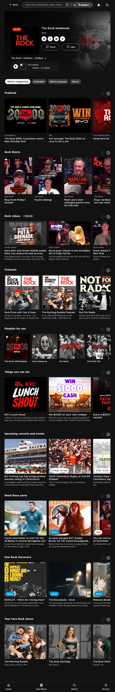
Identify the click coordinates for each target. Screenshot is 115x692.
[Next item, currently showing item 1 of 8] (108, 619)
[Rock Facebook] (44, 38)
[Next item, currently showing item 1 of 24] (108, 217)
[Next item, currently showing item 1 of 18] (108, 496)
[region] (57, 120)
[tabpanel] (57, 380)
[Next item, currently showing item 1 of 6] (108, 93)
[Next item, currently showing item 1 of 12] (108, 329)
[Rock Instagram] (50, 38)
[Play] (15, 66)
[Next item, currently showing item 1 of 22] (108, 153)
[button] (28, 216)
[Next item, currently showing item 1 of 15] (108, 434)
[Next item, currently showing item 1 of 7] (108, 270)
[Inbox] (98, 5)
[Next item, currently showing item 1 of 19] (108, 372)
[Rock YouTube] (56, 38)
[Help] (107, 5)
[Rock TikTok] (62, 38)
